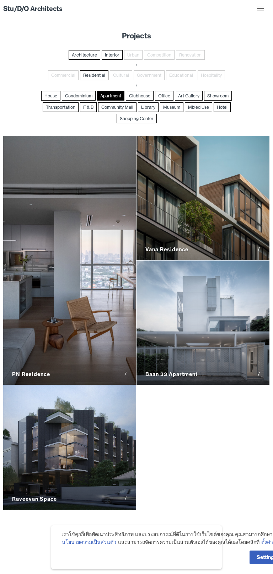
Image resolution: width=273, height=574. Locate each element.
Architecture (84, 55)
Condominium (78, 95)
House (50, 95)
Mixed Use (198, 107)
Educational (181, 75)
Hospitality (211, 75)
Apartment (110, 95)
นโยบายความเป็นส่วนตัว (89, 542)
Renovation (190, 55)
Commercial (63, 75)
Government (149, 75)
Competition (159, 55)
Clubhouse (139, 95)
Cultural (121, 75)
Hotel (222, 107)
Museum (171, 107)
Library (148, 107)
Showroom (218, 95)
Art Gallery (188, 95)
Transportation (60, 107)
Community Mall (117, 107)
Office (164, 95)
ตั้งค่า (267, 542)
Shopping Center (137, 118)
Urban (133, 55)
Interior (112, 55)
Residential (94, 75)
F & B (88, 107)
